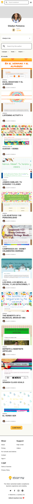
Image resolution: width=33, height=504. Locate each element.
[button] (16, 68)
